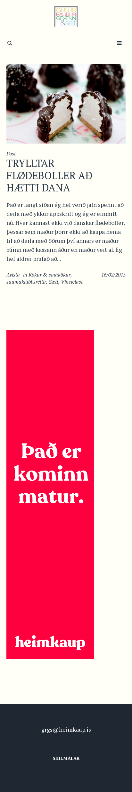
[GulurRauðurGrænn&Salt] (66, 16)
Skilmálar (66, 758)
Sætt (53, 281)
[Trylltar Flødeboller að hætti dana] (66, 103)
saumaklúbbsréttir (26, 281)
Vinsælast (72, 281)
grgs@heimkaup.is (66, 729)
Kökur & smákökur (49, 274)
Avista (13, 274)
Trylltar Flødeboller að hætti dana (49, 175)
